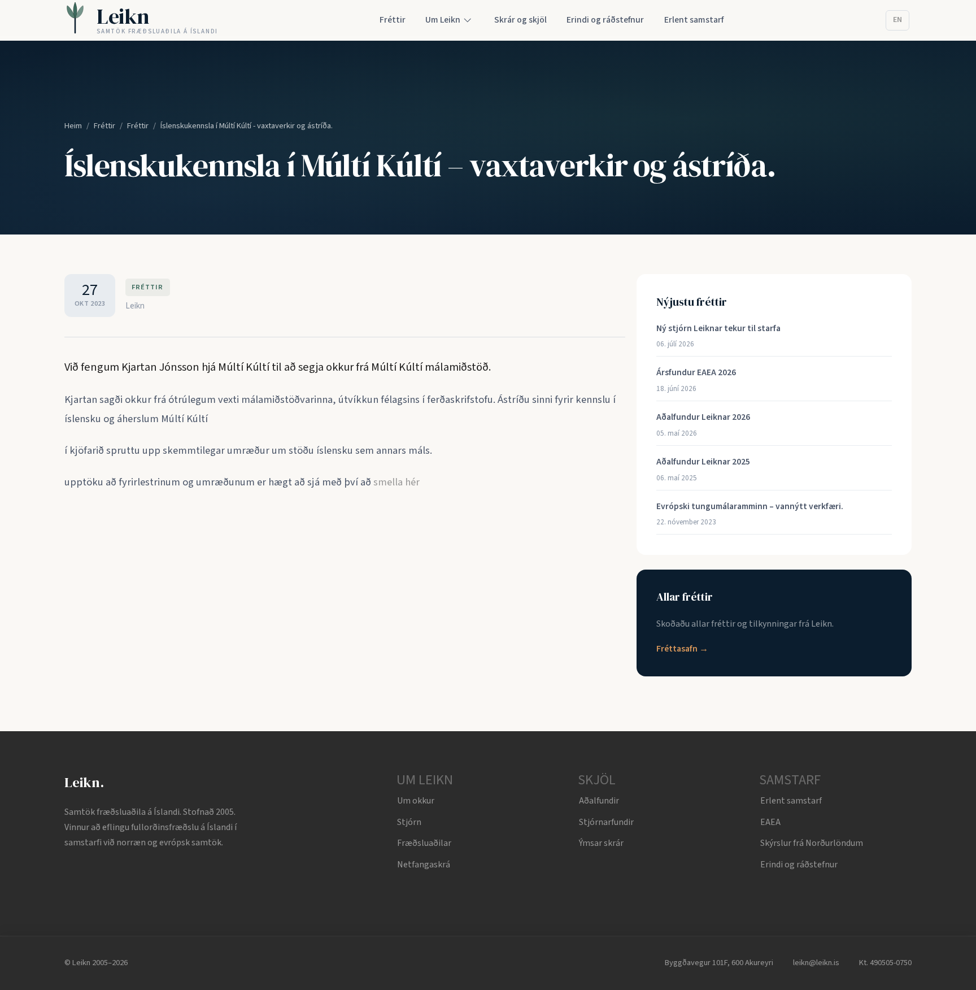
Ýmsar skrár (601, 843)
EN (897, 19)
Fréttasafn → (682, 648)
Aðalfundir (599, 800)
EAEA (770, 822)
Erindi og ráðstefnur (799, 864)
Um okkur (415, 800)
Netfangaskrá (423, 864)
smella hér (396, 482)
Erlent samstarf (791, 800)
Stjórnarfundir (606, 822)
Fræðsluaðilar (424, 843)
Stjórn (409, 822)
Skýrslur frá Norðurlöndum (811, 843)
